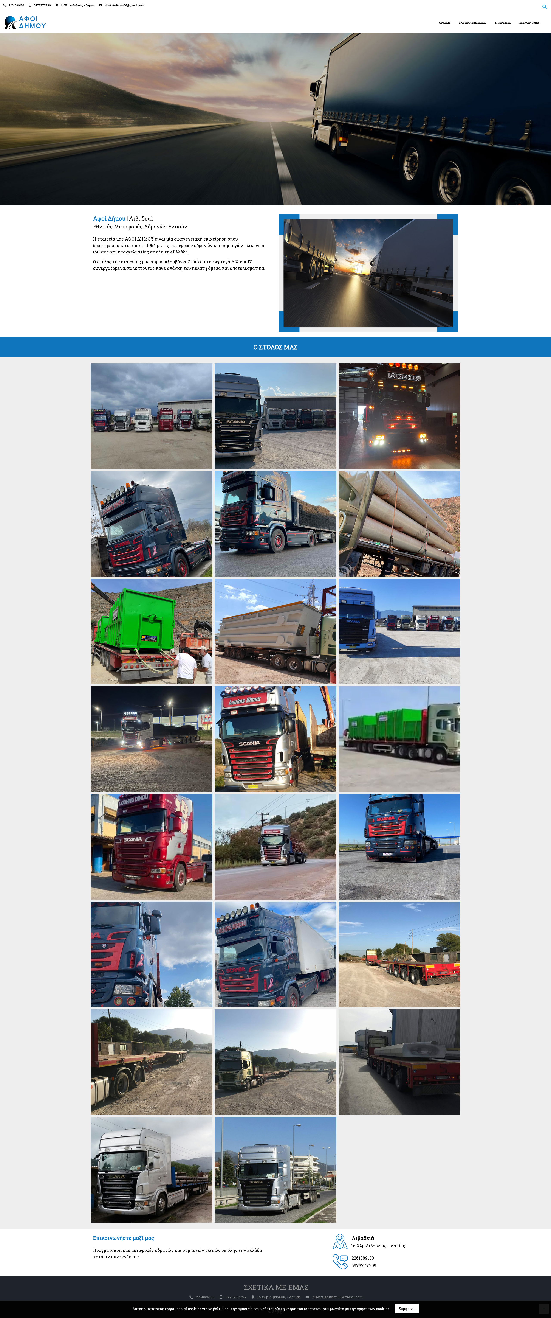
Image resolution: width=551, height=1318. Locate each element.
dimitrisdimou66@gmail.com (124, 5)
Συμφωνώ (407, 1308)
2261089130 (16, 5)
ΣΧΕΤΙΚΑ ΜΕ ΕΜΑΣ (472, 22)
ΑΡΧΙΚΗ (444, 22)
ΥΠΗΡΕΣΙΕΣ (502, 22)
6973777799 (42, 5)
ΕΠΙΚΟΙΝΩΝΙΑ (529, 22)
